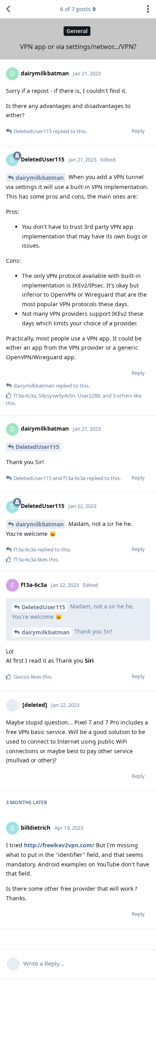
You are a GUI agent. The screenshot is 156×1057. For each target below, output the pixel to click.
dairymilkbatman (40, 177)
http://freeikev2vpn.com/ (59, 845)
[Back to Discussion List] (8, 9)
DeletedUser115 (37, 447)
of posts (75, 9)
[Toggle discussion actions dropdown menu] (148, 9)
